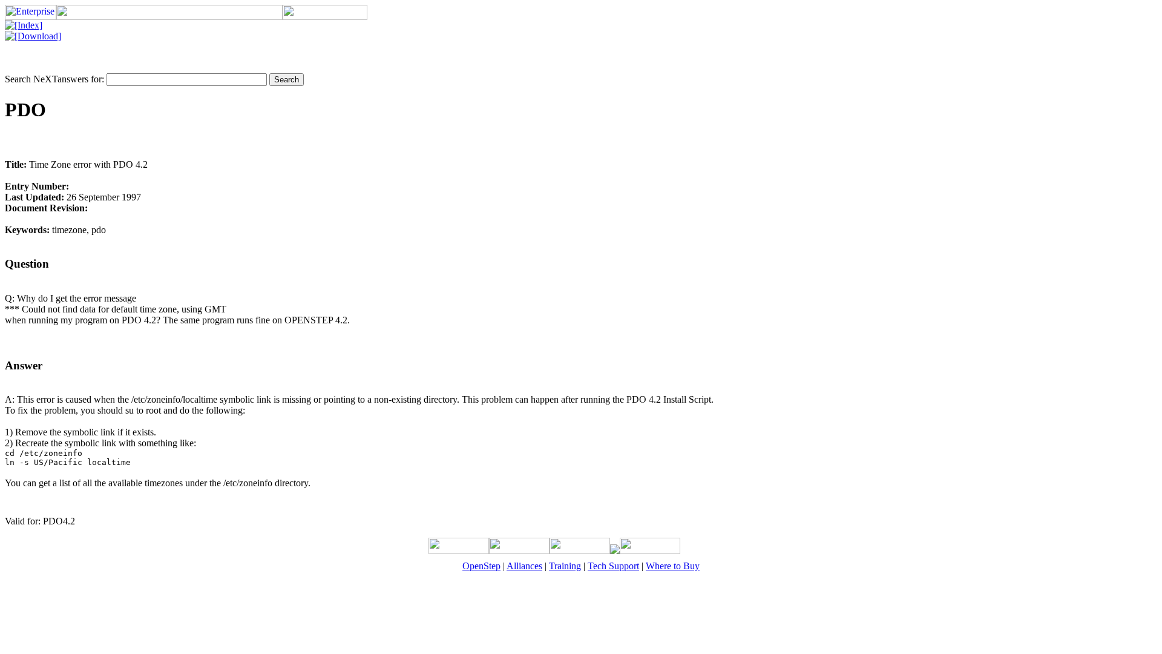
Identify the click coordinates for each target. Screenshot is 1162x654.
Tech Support (613, 566)
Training (565, 566)
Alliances (524, 566)
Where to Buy (673, 566)
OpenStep (481, 566)
